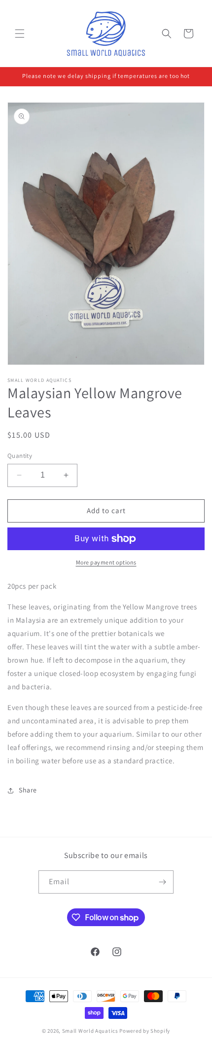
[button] (20, 33)
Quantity (19, 455)
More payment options (106, 562)
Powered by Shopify (144, 1030)
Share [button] (28, 790)
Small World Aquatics (90, 1030)
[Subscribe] (162, 882)
